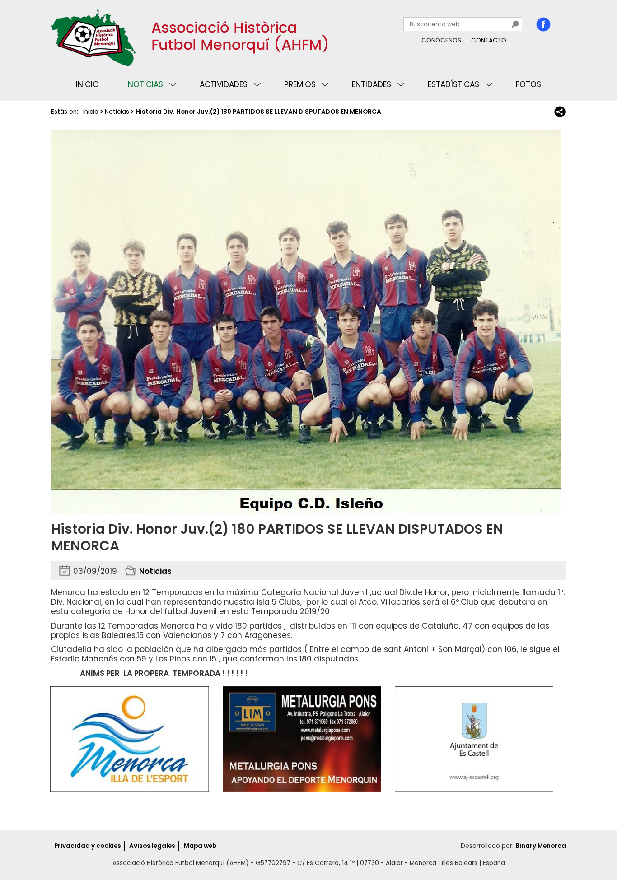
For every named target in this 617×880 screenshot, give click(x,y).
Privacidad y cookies (87, 846)
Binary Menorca (540, 846)
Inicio (87, 84)
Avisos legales (152, 846)
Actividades (224, 84)
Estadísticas (453, 84)
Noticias (145, 84)
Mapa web (200, 846)
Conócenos (441, 40)
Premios (300, 84)
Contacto (488, 40)
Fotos (528, 84)
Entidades (371, 84)
